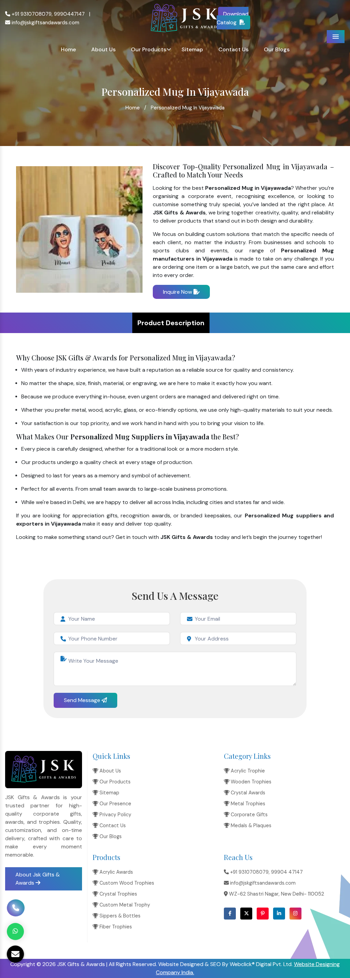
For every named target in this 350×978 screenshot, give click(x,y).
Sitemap (192, 49)
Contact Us (233, 49)
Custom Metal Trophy (124, 905)
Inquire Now (178, 291)
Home (68, 49)
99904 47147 (287, 872)
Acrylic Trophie (247, 771)
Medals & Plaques (250, 825)
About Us (103, 49)
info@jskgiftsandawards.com (44, 22)
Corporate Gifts (248, 814)
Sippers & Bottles (119, 916)
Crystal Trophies (117, 894)
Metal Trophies (247, 804)
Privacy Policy (114, 814)
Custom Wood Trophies (126, 883)
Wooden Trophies (250, 782)
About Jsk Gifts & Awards (37, 878)
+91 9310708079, (31, 14)
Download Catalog (233, 18)
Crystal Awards (247, 793)
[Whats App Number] (15, 931)
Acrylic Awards (115, 872)
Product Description (170, 322)
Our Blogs (277, 49)
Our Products (148, 49)
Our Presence (114, 804)
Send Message (83, 700)
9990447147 (69, 14)
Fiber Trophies (115, 927)
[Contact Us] (16, 907)
